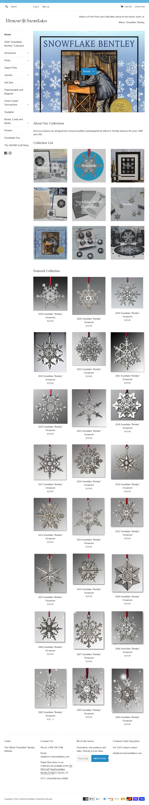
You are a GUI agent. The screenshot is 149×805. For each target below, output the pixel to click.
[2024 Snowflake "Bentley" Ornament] (127, 293)
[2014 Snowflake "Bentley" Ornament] (50, 515)
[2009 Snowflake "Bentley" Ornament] (127, 573)
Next (138, 72)
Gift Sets (8, 82)
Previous (39, 72)
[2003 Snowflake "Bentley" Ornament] (127, 690)
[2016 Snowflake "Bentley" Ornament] (89, 461)
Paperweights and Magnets (13, 92)
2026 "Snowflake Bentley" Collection (14, 44)
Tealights (9, 112)
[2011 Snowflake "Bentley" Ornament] (50, 573)
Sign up (45, 7)
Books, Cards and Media (16, 121)
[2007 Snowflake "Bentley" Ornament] (89, 630)
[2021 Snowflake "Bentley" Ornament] (127, 352)
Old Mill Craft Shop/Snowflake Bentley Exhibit (56, 769)
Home (7, 34)
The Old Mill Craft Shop (16, 145)
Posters (8, 130)
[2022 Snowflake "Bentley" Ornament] (89, 349)
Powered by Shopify (44, 799)
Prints (16, 60)
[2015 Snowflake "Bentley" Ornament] (127, 462)
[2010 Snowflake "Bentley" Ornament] (89, 569)
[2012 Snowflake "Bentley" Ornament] (127, 513)
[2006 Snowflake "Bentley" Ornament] (127, 628)
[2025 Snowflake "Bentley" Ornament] (89, 296)
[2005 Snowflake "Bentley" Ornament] (50, 688)
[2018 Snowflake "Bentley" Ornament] (127, 405)
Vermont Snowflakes (27, 799)
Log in (36, 7)
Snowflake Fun (12, 138)
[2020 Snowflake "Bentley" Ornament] (50, 406)
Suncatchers (87, 71)
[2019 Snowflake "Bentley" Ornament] (89, 408)
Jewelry (16, 75)
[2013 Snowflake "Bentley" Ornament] (89, 517)
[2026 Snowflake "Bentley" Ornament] (50, 294)
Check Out (140, 7)
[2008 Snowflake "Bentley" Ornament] (50, 627)
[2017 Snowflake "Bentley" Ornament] (50, 462)
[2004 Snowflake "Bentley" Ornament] (89, 687)
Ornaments (16, 53)
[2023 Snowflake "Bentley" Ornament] (50, 352)
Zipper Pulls (10, 68)
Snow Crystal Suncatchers (16, 103)
